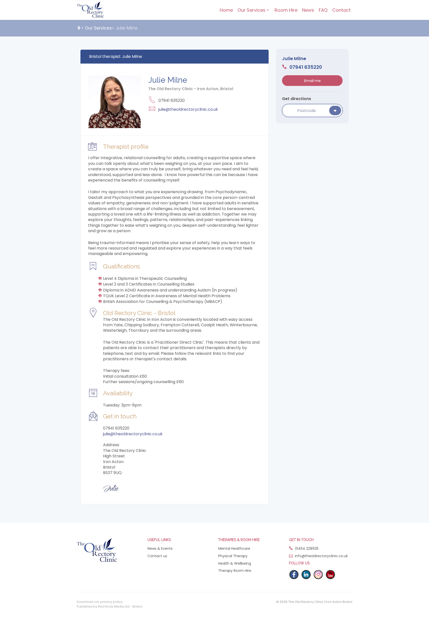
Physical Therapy (233, 556)
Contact (341, 10)
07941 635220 (305, 67)
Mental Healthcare (234, 548)
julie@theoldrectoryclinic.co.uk (188, 109)
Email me (312, 80)
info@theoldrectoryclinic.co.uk (321, 556)
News (308, 10)
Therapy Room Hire (234, 570)
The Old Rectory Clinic (90, 10)
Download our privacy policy (100, 602)
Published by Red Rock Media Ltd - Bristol (109, 606)
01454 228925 (306, 548)
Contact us (157, 556)
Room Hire (286, 10)
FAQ (323, 10)
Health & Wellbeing (234, 563)
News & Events (160, 548)
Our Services (251, 10)
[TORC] (97, 549)
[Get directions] (335, 110)
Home (226, 10)
